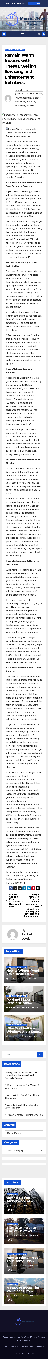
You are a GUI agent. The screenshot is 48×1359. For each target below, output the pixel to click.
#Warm (30, 105)
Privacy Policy (19, 1353)
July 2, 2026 (15, 1206)
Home (6, 1347)
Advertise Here (26, 1347)
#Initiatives (20, 101)
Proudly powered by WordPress (16, 1337)
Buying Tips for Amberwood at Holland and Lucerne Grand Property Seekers (21, 1075)
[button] (39, 34)
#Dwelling (38, 93)
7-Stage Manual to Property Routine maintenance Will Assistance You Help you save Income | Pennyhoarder (31, 905)
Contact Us (39, 1347)
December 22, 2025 (19, 1236)
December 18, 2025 (18, 1266)
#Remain (31, 101)
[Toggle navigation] (22, 34)
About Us (14, 1347)
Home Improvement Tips (14, 50)
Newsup (41, 1337)
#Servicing (20, 105)
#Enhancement (23, 97)
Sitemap (31, 1353)
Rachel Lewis (24, 90)
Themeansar (25, 1340)
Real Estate (12, 1194)
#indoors (37, 97)
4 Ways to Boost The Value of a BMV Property (23, 1291)
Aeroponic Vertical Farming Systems (24, 1115)
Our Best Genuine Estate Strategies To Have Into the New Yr (16, 900)
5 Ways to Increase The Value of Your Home (21, 1231)
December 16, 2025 (18, 1296)
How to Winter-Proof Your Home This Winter (22, 974)
